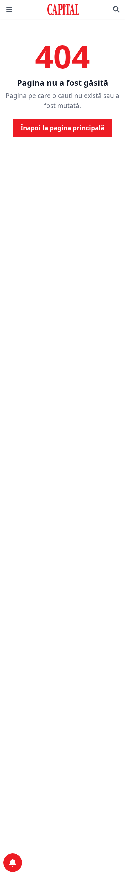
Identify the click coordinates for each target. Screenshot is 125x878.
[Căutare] (116, 9)
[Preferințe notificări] (12, 862)
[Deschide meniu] (9, 9)
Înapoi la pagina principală (62, 128)
